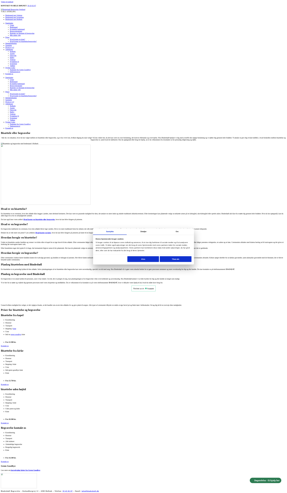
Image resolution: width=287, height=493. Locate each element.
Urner (12, 25)
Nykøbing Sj (14, 62)
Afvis (143, 259)
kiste (14, 329)
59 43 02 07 (31, 6)
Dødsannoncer (15, 72)
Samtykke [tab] (110, 231)
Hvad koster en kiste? (17, 39)
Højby (12, 58)
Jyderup (12, 60)
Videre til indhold (7, 2)
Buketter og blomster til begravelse (22, 33)
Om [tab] (177, 231)
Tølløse (12, 66)
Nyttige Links (10, 68)
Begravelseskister (16, 31)
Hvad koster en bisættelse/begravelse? (23, 41)
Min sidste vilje (15, 35)
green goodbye (16, 334)
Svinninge (13, 64)
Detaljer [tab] (143, 231)
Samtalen (8, 45)
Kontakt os (9, 74)
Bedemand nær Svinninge (14, 17)
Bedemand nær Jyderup (13, 15)
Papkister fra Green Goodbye (20, 70)
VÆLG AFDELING (8, 11)
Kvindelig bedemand (17, 29)
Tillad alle (175, 259)
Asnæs (12, 54)
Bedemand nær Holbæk (13, 19)
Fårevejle (13, 56)
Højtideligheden (11, 43)
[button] (143, 12)
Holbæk (13, 51)
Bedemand (13, 27)
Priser (7, 37)
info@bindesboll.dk (90, 491)
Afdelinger (9, 49)
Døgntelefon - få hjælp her (267, 480)
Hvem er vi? (9, 47)
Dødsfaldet (9, 23)
